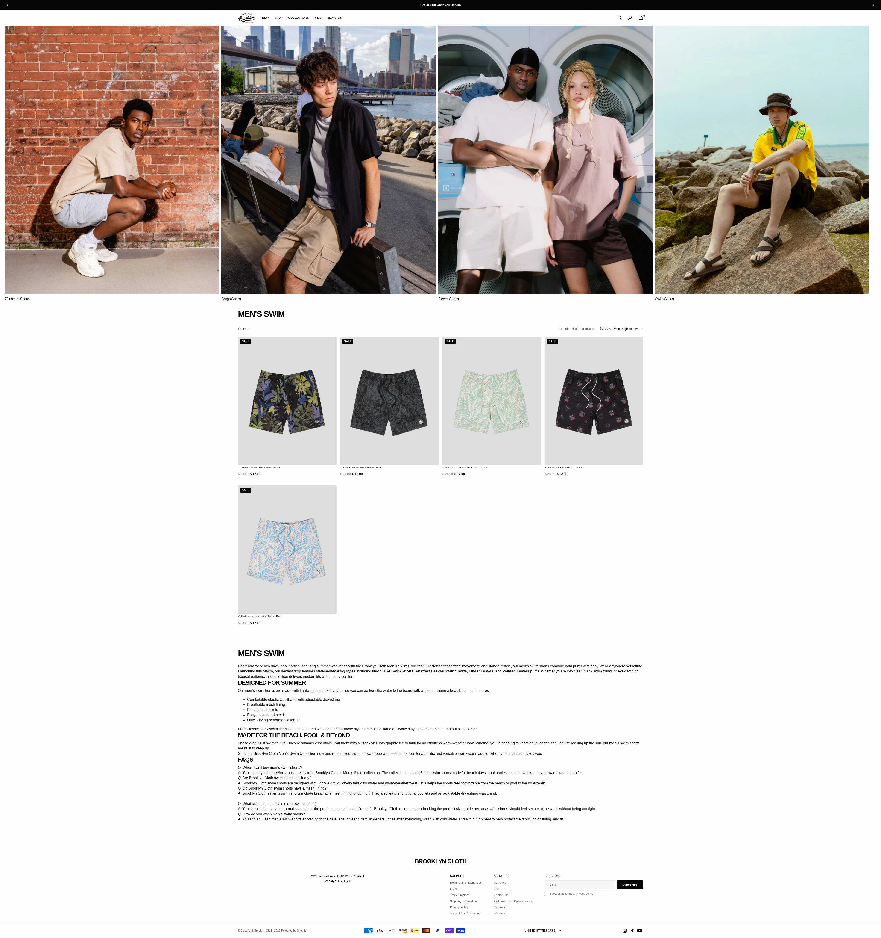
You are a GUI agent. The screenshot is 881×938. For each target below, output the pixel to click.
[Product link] (287, 401)
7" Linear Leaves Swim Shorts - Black (361, 467)
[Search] (619, 18)
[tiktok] (632, 930)
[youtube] (639, 930)
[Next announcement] (873, 5)
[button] (630, 18)
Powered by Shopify (293, 930)
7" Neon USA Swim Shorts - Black (563, 467)
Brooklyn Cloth (263, 930)
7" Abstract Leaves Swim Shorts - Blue (259, 616)
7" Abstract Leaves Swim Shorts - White (464, 467)
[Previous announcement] (7, 5)
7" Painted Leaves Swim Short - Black (259, 467)
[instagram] (625, 930)
